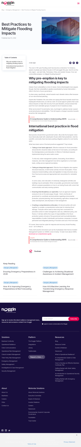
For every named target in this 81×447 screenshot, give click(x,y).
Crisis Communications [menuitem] (9, 348)
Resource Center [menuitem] (60, 344)
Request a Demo (35, 357)
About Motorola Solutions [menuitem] (36, 392)
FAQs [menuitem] (3, 402)
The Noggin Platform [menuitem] (34, 341)
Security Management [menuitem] (8, 371)
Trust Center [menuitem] (32, 421)
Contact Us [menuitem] (5, 405)
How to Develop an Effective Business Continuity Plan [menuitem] (67, 364)
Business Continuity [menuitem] (8, 341)
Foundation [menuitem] (31, 417)
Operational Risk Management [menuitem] (11, 351)
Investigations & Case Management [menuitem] (13, 367)
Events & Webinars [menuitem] (61, 348)
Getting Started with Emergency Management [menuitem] (65, 380)
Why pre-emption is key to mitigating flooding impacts (14, 62)
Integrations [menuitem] (32, 344)
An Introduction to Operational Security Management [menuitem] (67, 374)
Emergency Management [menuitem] (9, 361)
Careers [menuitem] (4, 399)
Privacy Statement (69, 442)
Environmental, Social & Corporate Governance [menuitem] (39, 413)
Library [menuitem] (30, 348)
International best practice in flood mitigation (14, 67)
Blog (3, 10)
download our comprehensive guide (40, 234)
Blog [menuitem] (56, 341)
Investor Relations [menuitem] (33, 402)
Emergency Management (13, 10)
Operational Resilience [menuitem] (8, 344)
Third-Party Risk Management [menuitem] (11, 358)
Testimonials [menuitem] (32, 351)
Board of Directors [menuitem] (34, 399)
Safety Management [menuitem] (8, 364)
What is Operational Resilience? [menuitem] (65, 354)
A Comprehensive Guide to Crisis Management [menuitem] (65, 359)
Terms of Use (32, 444)
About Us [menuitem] (5, 392)
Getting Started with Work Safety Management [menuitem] (65, 369)
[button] (76, 435)
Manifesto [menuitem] (5, 395)
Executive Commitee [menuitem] (34, 395)
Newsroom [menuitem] (58, 351)
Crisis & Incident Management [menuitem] (11, 354)
